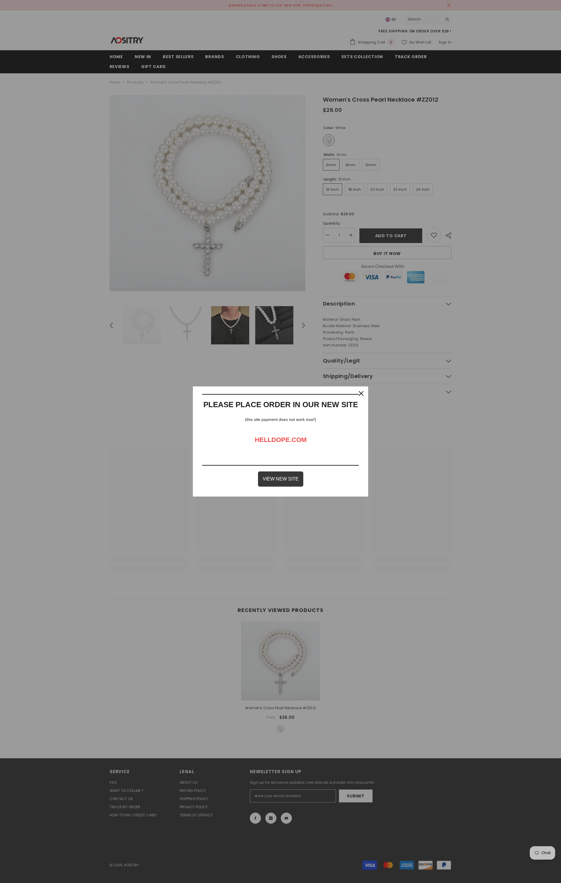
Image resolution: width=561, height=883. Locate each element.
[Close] (361, 393)
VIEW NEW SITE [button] (281, 478)
